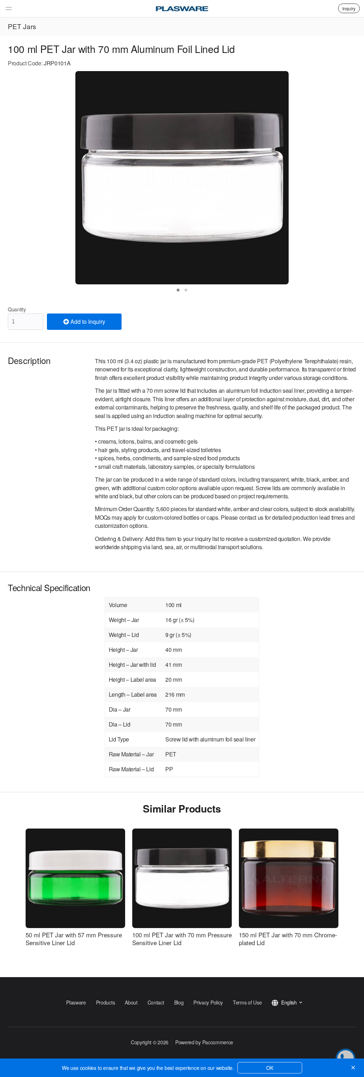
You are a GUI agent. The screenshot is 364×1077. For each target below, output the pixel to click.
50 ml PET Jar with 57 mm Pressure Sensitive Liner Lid (74, 939)
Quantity (17, 309)
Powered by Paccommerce (204, 1042)
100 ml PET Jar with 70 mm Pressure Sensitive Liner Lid (182, 939)
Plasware (76, 1002)
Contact (156, 1002)
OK (269, 1067)
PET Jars (22, 26)
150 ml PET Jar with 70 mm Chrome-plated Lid (288, 939)
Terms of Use (247, 1002)
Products (105, 1002)
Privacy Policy (208, 1002)
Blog (179, 1002)
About (131, 1002)
